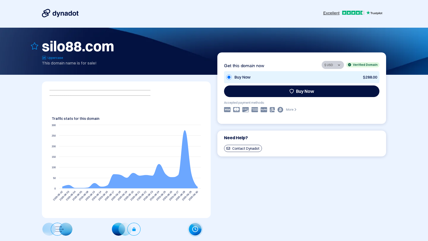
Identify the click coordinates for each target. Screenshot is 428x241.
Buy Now (305, 91)
